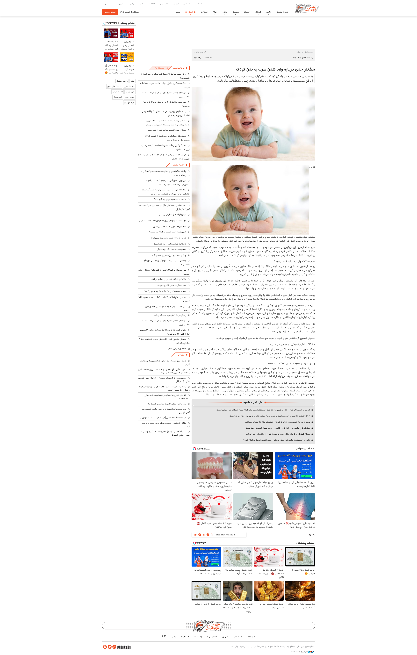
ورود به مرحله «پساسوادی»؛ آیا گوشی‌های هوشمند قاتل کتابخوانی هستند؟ (277, 422)
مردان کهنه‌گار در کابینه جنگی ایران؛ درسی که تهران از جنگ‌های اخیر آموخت (278, 434)
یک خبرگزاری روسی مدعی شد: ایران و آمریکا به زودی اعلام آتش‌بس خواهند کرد (166, 113)
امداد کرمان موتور (114, 86)
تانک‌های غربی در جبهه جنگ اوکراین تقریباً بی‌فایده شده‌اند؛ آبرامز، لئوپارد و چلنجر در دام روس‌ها (166, 192)
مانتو (132, 81)
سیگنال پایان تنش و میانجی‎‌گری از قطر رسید (167, 130)
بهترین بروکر (129, 97)
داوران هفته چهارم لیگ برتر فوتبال (171, 249)
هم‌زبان (176, 3)
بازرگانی (181, 354)
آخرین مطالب (178, 164)
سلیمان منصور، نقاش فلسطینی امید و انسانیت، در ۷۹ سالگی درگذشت (164, 341)
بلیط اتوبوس (129, 102)
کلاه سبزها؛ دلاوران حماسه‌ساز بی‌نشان (169, 226)
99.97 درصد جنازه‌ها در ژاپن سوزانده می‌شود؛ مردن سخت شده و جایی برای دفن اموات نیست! (269, 416)
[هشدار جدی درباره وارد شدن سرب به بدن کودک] (253, 124)
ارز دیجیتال (118, 97)
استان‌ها (204, 12)
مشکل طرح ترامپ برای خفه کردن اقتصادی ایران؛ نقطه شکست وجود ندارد (278, 428)
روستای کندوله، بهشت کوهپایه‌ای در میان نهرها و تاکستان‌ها (167, 262)
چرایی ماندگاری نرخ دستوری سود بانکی (169, 255)
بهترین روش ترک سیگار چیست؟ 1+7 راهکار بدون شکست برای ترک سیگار (164, 379)
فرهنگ (258, 12)
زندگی (190, 12)
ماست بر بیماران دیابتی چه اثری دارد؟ (170, 199)
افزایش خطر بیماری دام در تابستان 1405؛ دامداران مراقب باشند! (167, 396)
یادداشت (152, 3)
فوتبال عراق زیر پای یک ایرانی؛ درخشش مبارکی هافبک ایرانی (165, 362)
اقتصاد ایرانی (118, 91)
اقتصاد (247, 12)
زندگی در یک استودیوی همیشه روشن (170, 315)
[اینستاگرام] (114, 647)
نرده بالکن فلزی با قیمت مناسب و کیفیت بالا (167, 404)
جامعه (268, 12)
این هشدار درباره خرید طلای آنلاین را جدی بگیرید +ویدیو (166, 308)
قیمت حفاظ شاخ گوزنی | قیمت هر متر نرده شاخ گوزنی (163, 417)
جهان (215, 12)
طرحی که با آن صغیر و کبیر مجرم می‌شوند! (168, 238)
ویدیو (178, 12)
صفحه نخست (282, 12)
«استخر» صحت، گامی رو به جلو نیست (169, 244)
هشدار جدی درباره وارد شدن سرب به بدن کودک (275, 69)
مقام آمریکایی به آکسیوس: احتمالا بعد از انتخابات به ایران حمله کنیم (165, 147)
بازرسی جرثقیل (122, 81)
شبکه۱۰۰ (198, 3)
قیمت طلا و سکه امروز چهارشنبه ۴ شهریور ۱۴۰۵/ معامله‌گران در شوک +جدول (167, 138)
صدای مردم (165, 3)
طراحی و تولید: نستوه (299, 651)
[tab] (180, 68)
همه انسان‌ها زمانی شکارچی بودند (171, 285)
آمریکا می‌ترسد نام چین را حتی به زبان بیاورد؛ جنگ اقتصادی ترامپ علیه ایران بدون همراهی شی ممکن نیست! (263, 410)
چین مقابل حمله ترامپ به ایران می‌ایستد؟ (167, 232)
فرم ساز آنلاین (129, 86)
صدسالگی (187, 3)
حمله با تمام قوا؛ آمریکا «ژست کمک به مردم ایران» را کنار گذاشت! (164, 299)
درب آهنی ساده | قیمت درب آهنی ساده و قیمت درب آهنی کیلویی (166, 410)
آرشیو (132, 3)
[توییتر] (110, 647)
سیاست (235, 12)
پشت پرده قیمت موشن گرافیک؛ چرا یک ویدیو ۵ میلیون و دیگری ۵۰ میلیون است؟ (164, 388)
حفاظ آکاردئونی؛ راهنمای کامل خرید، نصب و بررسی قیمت (166, 424)
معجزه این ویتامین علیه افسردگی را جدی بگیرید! (165, 291)
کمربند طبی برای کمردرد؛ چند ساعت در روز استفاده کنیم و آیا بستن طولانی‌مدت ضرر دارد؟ (164, 371)
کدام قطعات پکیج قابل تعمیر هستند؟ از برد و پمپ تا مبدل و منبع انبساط (165, 433)
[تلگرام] (105, 647)
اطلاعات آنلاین (307, 8)
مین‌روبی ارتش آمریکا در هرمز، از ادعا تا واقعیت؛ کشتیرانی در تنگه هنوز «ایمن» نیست (168, 182)
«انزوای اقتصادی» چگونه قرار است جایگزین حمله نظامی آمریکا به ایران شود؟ (276, 440)
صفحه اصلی (308, 52)
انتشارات (141, 3)
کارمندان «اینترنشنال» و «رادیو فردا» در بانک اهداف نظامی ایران (166, 95)
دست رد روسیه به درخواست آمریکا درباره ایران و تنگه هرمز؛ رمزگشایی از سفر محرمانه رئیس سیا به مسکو (165, 123)
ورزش (225, 12)
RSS (164, 636)
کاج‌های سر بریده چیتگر (176, 348)
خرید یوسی (130, 91)
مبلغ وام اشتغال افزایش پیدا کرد (172, 214)
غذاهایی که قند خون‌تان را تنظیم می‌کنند (168, 279)
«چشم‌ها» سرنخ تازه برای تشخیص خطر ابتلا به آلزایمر (162, 220)
